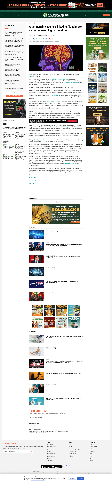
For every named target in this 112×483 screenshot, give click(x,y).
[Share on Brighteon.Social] (30, 38)
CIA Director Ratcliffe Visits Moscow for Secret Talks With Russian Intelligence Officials (13, 34)
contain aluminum (49, 101)
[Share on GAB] (43, 38)
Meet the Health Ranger (52, 446)
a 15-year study (55, 95)
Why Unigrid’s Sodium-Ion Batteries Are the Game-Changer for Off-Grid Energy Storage (14, 59)
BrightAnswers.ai (82, 10)
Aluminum (34, 41)
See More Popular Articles (14, 95)
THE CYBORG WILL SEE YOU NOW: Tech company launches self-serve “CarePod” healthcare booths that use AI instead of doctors (64, 269)
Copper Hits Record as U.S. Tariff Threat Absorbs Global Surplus (12, 70)
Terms (38, 471)
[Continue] (31, 451)
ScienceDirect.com (34, 184)
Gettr (91, 453)
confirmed (64, 112)
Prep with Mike (15, 10)
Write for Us (49, 451)
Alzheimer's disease (42, 41)
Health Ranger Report (8, 121)
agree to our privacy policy (38, 480)
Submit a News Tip (51, 456)
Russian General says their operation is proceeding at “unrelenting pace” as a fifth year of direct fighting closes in (14, 40)
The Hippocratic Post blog (41, 140)
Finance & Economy (56, 20)
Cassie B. (53, 255)
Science (79, 20)
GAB (91, 458)
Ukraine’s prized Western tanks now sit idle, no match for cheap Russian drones (14, 87)
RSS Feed (71, 456)
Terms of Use (50, 460)
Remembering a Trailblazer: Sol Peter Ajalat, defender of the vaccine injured (63, 373)
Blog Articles (71, 455)
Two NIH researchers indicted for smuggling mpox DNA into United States (13, 75)
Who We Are (50, 444)
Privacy (34, 471)
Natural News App (72, 451)
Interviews (21, 10)
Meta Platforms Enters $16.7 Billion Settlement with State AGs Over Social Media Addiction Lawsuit (14, 53)
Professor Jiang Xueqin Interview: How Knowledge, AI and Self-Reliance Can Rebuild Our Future (8, 159)
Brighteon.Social (93, 446)
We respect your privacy (7, 454)
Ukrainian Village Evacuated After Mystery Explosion (13, 64)
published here (46, 473)
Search (109, 10)
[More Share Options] (53, 38)
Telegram (92, 448)
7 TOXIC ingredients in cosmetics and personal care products (60, 348)
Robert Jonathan (41, 35)
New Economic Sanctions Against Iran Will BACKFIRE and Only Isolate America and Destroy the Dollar (20, 159)
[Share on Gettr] (49, 38)
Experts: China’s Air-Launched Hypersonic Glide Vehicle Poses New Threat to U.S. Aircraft (13, 82)
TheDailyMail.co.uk (34, 178)
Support (49, 449)
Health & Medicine (44, 20)
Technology (87, 20)
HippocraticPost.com (34, 181)
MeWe (91, 456)
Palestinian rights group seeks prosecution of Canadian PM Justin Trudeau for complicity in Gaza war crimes (63, 257)
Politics (28, 20)
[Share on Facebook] (33, 38)
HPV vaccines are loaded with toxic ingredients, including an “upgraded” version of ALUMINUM (64, 337)
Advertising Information (52, 455)
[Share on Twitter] (37, 38)
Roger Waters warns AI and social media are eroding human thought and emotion (14, 46)
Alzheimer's (32, 76)
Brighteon (8, 10)
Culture (35, 20)
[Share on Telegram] (40, 38)
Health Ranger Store (73, 448)
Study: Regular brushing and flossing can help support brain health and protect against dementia (63, 399)
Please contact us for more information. (37, 432)
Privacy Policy (50, 458)
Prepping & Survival (69, 20)
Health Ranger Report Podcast (75, 449)
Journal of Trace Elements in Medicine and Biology (54, 127)
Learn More (72, 478)
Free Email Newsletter (52, 448)
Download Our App (91, 10)
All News (71, 446)
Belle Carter (54, 230)
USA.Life (91, 460)
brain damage (50, 41)
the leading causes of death (59, 79)
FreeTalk (91, 455)
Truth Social (92, 451)
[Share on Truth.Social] (46, 38)
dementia (57, 41)
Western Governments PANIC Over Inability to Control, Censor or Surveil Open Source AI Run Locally (20, 137)
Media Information (51, 453)
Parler (91, 449)
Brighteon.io (92, 444)
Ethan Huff (53, 242)
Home (3, 10)
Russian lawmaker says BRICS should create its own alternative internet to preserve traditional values (63, 294)
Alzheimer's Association (70, 82)
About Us (99, 10)
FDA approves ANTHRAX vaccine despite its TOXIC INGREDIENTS (61, 386)
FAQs (103, 10)
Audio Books (27, 10)
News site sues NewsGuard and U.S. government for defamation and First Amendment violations (62, 282)
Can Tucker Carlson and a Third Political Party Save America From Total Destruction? (8, 148)
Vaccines (34, 23)
